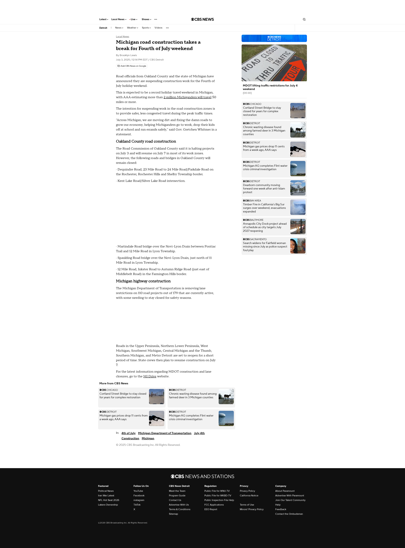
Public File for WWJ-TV (217, 491)
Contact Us (175, 500)
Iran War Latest (106, 495)
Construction (130, 438)
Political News (106, 491)
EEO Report (210, 509)
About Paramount (285, 491)
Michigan (148, 438)
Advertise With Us (179, 504)
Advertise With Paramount (289, 495)
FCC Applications (214, 504)
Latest (103, 19)
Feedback (280, 509)
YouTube (138, 491)
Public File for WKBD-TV (217, 495)
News (118, 27)
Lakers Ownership (108, 504)
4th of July (129, 433)
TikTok (137, 504)
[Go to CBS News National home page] (202, 19)
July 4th (199, 433)
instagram (139, 500)
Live (133, 19)
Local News (118, 19)
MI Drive (149, 376)
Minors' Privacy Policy (252, 509)
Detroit (103, 27)
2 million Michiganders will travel (187, 97)
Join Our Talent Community (290, 500)
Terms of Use (247, 504)
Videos (158, 27)
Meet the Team (177, 491)
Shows (146, 19)
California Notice (249, 495)
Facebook (139, 495)
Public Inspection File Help (219, 500)
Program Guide (177, 495)
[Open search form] (304, 19)
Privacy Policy (247, 491)
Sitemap (173, 514)
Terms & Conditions (179, 509)
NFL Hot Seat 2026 (108, 500)
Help (277, 504)
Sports (146, 27)
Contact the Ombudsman (289, 514)
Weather (132, 27)
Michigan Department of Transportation (164, 433)
